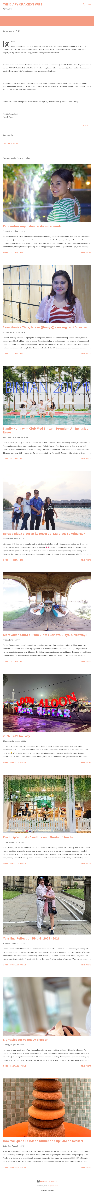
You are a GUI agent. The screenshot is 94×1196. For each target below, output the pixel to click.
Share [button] (85, 125)
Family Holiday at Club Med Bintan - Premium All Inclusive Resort (45, 430)
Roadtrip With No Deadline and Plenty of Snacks (38, 837)
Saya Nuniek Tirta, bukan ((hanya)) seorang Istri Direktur (45, 327)
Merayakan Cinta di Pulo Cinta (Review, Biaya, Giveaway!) (45, 635)
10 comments (16, 459)
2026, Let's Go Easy (16, 736)
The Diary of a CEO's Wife (22, 4)
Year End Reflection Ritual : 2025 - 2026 (31, 938)
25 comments (16, 252)
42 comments (16, 353)
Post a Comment (11, 143)
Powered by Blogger (48, 1181)
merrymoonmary (53, 1186)
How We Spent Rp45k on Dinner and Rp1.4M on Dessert (43, 1141)
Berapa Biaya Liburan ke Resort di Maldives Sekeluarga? (44, 534)
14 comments (16, 560)
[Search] (83, 4)
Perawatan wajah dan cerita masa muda (32, 226)
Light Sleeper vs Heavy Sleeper (25, 1040)
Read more (86, 252)
